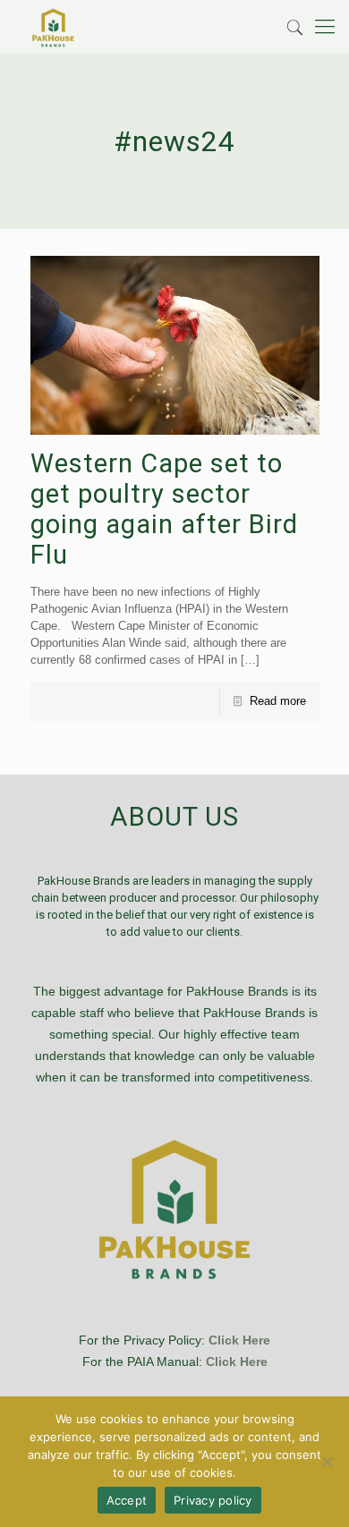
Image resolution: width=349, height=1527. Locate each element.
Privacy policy (213, 1500)
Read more (278, 701)
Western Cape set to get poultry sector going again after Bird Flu (164, 509)
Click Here (239, 1340)
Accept (127, 1500)
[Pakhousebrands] (53, 26)
